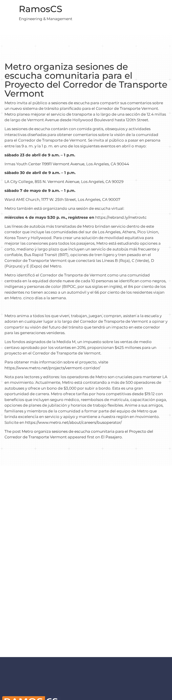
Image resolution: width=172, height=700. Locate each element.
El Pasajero (111, 437)
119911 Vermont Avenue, (63, 164)
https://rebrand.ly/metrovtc (121, 217)
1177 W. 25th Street (58, 199)
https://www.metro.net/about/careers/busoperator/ (73, 422)
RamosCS (40, 8)
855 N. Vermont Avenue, (57, 181)
